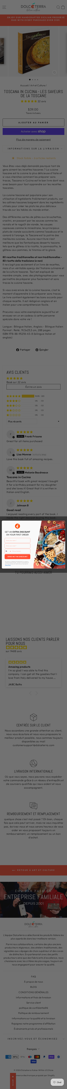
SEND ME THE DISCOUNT (17, 556)
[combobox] (8, 551)
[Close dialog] (63, 522)
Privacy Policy (8, 565)
